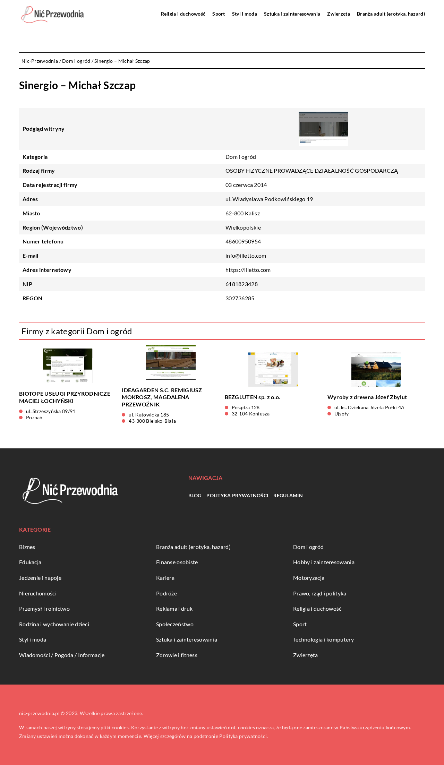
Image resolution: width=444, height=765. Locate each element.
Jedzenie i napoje (40, 577)
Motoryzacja (308, 577)
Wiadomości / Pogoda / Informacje (62, 655)
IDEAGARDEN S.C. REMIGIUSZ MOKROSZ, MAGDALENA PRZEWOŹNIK (162, 397)
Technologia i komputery (323, 639)
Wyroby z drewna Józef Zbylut (367, 397)
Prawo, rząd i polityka (320, 593)
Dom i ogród (240, 156)
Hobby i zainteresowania (324, 562)
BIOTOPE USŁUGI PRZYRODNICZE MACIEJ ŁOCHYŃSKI (64, 397)
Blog (194, 495)
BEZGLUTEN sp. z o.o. (253, 397)
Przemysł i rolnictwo (44, 608)
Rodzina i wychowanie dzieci (54, 624)
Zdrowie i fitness (176, 655)
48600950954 (243, 241)
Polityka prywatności (237, 495)
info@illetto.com (245, 255)
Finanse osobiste (177, 562)
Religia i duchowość (183, 14)
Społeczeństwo (175, 624)
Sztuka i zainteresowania (292, 14)
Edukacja (30, 562)
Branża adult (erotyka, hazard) (391, 14)
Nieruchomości (38, 593)
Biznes (27, 546)
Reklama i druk (174, 608)
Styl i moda (244, 14)
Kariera (165, 577)
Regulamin (288, 495)
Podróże (166, 593)
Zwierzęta (338, 14)
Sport (218, 14)
